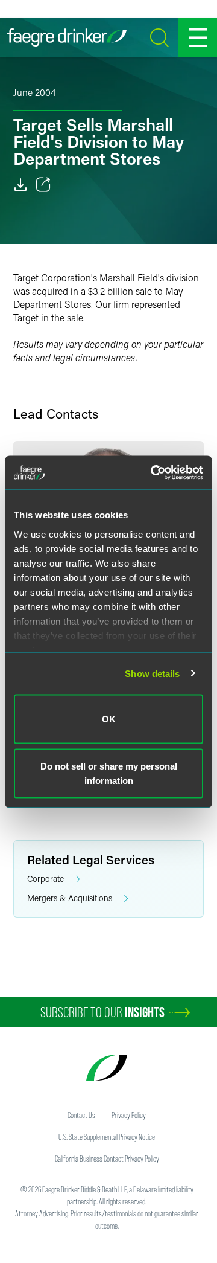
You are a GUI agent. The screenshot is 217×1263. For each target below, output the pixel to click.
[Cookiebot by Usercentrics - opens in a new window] (153, 472)
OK (109, 719)
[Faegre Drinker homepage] (67, 37)
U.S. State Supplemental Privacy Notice (106, 1137)
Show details (152, 673)
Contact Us (81, 1115)
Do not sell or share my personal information (108, 772)
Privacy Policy (129, 1115)
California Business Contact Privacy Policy (107, 1158)
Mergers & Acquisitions (69, 898)
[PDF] (20, 185)
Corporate (45, 878)
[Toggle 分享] (43, 185)
